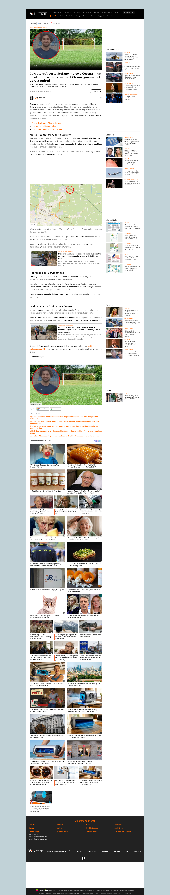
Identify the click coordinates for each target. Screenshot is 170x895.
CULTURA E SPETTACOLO (131, 94)
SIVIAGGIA (109, 890)
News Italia (137, 851)
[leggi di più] (100, 98)
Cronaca (32, 825)
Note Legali (48, 893)
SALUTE (126, 158)
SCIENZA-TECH (107, 12)
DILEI (104, 890)
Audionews (128, 12)
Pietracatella (64, 16)
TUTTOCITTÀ (98, 890)
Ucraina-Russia (62, 832)
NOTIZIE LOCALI (128, 137)
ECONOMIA (87, 12)
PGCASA (82, 890)
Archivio (117, 851)
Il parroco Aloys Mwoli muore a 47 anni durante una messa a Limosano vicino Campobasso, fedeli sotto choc (64, 427)
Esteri (88, 825)
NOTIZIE (40, 13)
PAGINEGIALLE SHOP (73, 890)
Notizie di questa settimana (38, 837)
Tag (127, 851)
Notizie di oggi (34, 832)
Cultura (31, 828)
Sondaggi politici (100, 16)
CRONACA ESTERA (129, 83)
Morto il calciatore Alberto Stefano (46, 123)
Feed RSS (79, 851)
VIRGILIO (55, 890)
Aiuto (78, 893)
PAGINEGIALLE (63, 890)
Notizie (38, 851)
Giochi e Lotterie (92, 828)
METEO (126, 393)
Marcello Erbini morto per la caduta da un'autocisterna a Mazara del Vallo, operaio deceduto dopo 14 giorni (64, 422)
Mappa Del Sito (91, 851)
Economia (118, 825)
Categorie (105, 851)
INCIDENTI (44, 27)
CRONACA (67, 12)
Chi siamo (41, 893)
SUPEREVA (131, 890)
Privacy (54, 893)
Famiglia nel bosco (81, 16)
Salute (59, 828)
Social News (119, 828)
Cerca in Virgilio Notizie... (57, 851)
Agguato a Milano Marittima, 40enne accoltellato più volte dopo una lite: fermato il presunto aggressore (64, 417)
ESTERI (96, 12)
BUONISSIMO (123, 890)
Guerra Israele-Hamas (123, 832)
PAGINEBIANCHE (89, 890)
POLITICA (77, 12)
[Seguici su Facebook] (83, 859)
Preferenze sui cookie (70, 893)
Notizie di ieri (33, 834)
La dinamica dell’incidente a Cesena (47, 129)
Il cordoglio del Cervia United (44, 126)
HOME (31, 27)
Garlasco (71, 16)
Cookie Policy (60, 893)
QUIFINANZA (116, 890)
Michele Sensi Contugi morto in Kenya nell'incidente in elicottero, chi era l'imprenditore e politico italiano (66, 432)
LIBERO (50, 890)
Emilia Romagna (37, 356)
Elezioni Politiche (92, 832)
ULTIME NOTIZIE (55, 12)
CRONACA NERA (128, 73)
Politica (60, 825)
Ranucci (109, 16)
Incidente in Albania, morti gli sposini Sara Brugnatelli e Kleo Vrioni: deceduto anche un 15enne (65, 436)
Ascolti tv (91, 16)
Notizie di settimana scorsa (38, 839)
